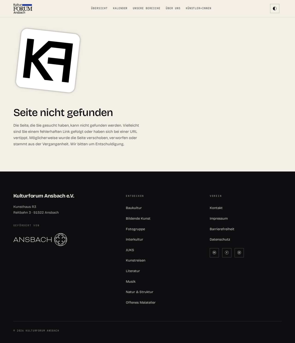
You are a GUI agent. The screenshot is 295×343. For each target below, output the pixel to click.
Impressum (219, 218)
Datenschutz (220, 239)
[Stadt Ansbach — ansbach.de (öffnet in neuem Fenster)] (63, 239)
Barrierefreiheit (222, 229)
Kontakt (216, 208)
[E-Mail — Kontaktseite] (214, 252)
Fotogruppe (135, 229)
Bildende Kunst (138, 218)
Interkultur (134, 239)
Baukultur (134, 208)
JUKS (130, 250)
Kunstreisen (135, 260)
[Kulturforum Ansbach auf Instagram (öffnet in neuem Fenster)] (239, 252)
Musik (131, 281)
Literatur (133, 271)
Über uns (173, 8)
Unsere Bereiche (146, 8)
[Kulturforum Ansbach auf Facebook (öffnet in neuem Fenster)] (226, 252)
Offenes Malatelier (141, 302)
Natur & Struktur (139, 292)
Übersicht (99, 8)
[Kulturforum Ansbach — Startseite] (22, 8)
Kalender (120, 8)
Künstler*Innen (198, 8)
